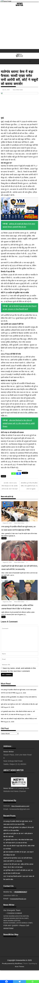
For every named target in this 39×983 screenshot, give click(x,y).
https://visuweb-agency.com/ (20, 806)
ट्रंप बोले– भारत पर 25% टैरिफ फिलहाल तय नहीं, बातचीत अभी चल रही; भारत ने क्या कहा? (10, 486)
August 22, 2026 (7, 523)
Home (3, 617)
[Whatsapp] (13, 473)
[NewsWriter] (20, 6)
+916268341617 (20, 892)
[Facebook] (18, 473)
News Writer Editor (18, 90)
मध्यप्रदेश (3, 476)
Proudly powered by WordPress (12, 963)
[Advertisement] (19, 28)
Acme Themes (19, 966)
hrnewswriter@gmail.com (18, 899)
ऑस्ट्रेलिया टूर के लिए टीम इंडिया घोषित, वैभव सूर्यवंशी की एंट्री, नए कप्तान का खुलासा (29, 486)
